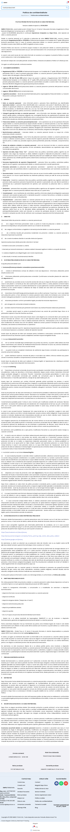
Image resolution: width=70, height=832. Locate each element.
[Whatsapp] (61, 783)
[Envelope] (66, 783)
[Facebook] (56, 783)
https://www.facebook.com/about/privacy (14, 532)
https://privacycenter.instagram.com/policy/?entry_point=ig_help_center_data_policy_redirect (30, 536)
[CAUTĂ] (67, 7)
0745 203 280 (10, 801)
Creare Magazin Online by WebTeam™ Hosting (15, 821)
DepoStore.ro (25, 15)
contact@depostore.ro (7, 804)
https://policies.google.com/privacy (12, 539)
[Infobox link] (18, 753)
